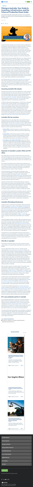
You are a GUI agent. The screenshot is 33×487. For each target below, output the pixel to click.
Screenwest (26, 114)
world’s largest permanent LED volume (22, 223)
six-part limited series (13, 250)
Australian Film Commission (17, 98)
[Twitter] (3, 479)
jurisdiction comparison (11, 303)
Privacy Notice (6, 484)
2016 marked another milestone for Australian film (20, 79)
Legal (2, 484)
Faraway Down (21, 250)
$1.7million (11, 290)
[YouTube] (5, 479)
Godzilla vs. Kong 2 (21, 214)
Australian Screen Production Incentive (16, 122)
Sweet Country (22, 271)
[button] (16, 437)
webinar (18, 302)
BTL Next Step (21, 287)
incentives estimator (22, 303)
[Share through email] (7, 23)
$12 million (23, 222)
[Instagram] (9, 479)
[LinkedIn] (7, 479)
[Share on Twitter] (3, 23)
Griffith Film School (22, 280)
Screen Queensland (14, 114)
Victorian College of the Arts (8, 282)
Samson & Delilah (13, 271)
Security (10, 484)
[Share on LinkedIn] (2, 23)
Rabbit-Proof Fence (13, 270)
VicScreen (20, 114)
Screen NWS (6, 114)
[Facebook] (2, 479)
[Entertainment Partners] (4, 1)
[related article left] (24, 332)
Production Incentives (9, 319)
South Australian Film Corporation (9, 97)
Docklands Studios (21, 207)
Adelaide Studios (13, 207)
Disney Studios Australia (14, 206)
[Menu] (31, 2)
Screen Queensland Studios (8, 208)
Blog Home (5, 5)
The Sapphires (26, 270)
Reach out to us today (13, 306)
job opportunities (19, 175)
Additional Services (5, 457)
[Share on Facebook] (5, 23)
